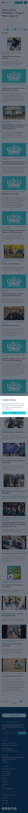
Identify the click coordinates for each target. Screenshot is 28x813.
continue (14, 412)
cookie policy (7, 409)
